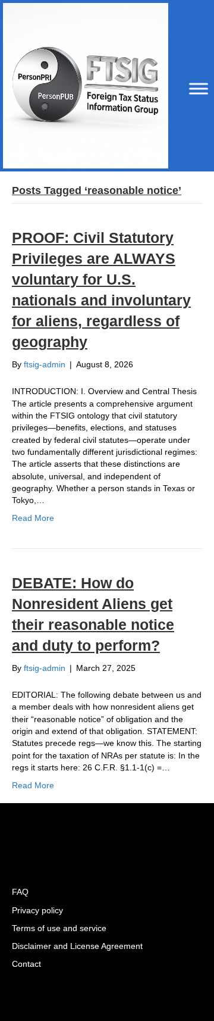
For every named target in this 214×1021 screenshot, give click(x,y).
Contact (26, 964)
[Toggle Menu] (198, 88)
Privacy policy (37, 910)
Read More (33, 518)
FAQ (20, 892)
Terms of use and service (59, 928)
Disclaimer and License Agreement (77, 946)
